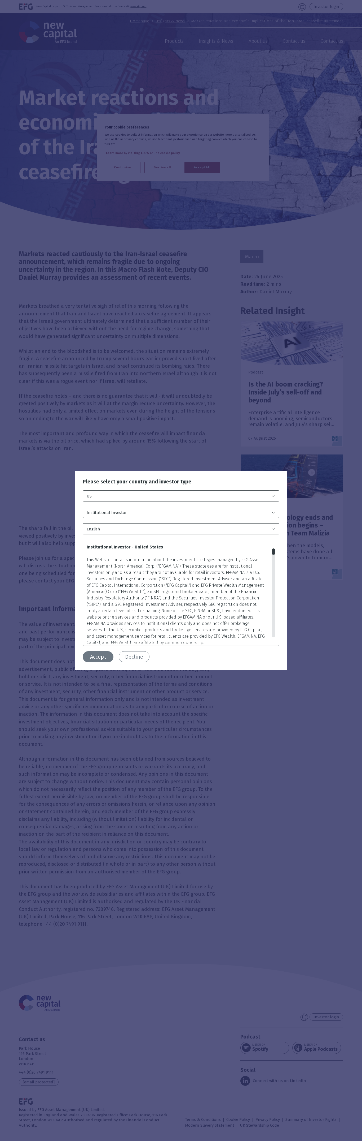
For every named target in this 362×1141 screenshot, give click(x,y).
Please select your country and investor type (137, 482)
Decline (134, 657)
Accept (98, 657)
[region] (181, 593)
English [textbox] (93, 529)
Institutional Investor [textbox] (107, 512)
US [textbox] (89, 496)
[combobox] (181, 495)
